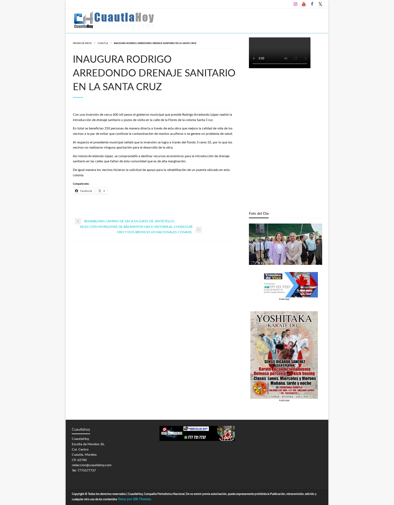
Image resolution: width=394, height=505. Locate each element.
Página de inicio (82, 43)
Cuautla (103, 43)
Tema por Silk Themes (134, 499)
